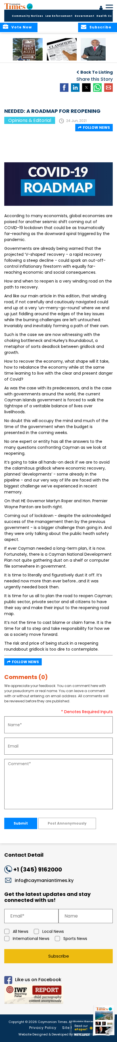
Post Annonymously (67, 823)
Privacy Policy (43, 1027)
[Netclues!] (82, 1034)
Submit (21, 823)
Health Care (106, 16)
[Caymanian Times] (18, 6)
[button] (28, 49)
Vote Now (21, 27)
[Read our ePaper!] (104, 1035)
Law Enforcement (58, 16)
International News (31, 938)
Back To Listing (96, 72)
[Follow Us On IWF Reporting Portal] (58, 995)
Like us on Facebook (38, 979)
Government (84, 16)
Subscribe (58, 956)
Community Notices (27, 16)
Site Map (70, 1027)
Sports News (75, 938)
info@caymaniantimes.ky (44, 880)
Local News (53, 931)
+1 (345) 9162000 (37, 869)
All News (20, 931)
